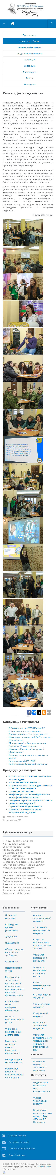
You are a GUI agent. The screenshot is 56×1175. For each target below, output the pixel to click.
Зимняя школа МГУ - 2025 (22, 761)
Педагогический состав (13, 969)
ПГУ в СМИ (29, 59)
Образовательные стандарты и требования (14, 952)
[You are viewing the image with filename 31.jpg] (23, 557)
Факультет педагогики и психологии (21, 884)
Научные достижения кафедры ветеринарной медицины (25, 811)
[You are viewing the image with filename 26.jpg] (23, 422)
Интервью (29, 65)
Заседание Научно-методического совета (30, 800)
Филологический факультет (17, 890)
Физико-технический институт (18, 867)
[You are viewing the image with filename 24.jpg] (23, 368)
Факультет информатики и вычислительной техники (42, 944)
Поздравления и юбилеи (29, 53)
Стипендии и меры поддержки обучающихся (12, 1006)
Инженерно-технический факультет (40, 1025)
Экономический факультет (16, 893)
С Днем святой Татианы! (21, 791)
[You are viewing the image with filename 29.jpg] (23, 503)
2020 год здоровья (12, 849)
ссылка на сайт (44, 1166)
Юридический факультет (40, 1015)
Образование (12, 942)
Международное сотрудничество (13, 1061)
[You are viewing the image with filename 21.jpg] (23, 286)
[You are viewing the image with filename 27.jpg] (23, 449)
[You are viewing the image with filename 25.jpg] (23, 395)
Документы (11, 936)
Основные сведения (10, 916)
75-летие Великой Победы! (16, 846)
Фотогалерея (29, 72)
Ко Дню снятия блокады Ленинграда (28, 764)
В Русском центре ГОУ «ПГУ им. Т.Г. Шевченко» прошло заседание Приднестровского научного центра (27, 731)
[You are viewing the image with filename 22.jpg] (23, 313)
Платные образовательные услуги (14, 1019)
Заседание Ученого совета (22, 746)
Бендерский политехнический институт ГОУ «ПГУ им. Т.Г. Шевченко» (42, 1116)
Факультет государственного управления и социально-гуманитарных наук (25, 873)
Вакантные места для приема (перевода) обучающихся (12, 1047)
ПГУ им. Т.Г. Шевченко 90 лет (18, 840)
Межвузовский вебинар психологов (27, 743)
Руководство (11, 961)
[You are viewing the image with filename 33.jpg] (23, 612)
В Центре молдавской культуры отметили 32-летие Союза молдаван (30, 787)
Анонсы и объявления (29, 47)
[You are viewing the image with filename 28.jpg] (23, 476)
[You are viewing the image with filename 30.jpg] (23, 530)
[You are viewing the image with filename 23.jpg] (23, 341)
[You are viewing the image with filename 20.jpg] (23, 259)
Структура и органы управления (11, 927)
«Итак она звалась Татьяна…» (24, 782)
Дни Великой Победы (14, 843)
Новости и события (29, 41)
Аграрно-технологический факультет (22, 858)
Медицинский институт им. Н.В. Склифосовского (28, 878)
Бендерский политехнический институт (23, 861)
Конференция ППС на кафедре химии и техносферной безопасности (29, 796)
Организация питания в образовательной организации (14, 1073)
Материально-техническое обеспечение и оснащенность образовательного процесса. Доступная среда (14, 986)
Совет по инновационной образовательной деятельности (25, 805)
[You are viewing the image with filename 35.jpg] (23, 666)
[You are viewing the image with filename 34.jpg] (23, 639)
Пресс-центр (29, 35)
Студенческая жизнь (13, 855)
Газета (29, 78)
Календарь (29, 84)
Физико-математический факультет (42, 985)
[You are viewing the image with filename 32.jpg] (23, 584)
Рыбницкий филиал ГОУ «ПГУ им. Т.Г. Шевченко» (39, 1066)
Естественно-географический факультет (24, 864)
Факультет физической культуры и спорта (24, 887)
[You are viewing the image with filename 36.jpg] (23, 693)
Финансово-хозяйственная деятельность (13, 1031)
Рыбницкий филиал (13, 881)
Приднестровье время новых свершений (24, 852)
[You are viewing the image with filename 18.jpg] (23, 232)
